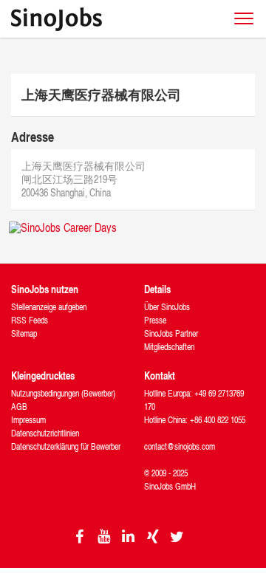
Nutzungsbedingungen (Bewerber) (63, 393)
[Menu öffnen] (243, 18)
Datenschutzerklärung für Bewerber (65, 446)
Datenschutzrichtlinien (45, 433)
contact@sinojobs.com (179, 446)
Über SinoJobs (167, 307)
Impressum (28, 420)
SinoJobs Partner (171, 333)
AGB (19, 406)
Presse (155, 320)
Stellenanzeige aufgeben (48, 307)
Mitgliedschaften (169, 346)
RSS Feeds (29, 320)
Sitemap (24, 333)
